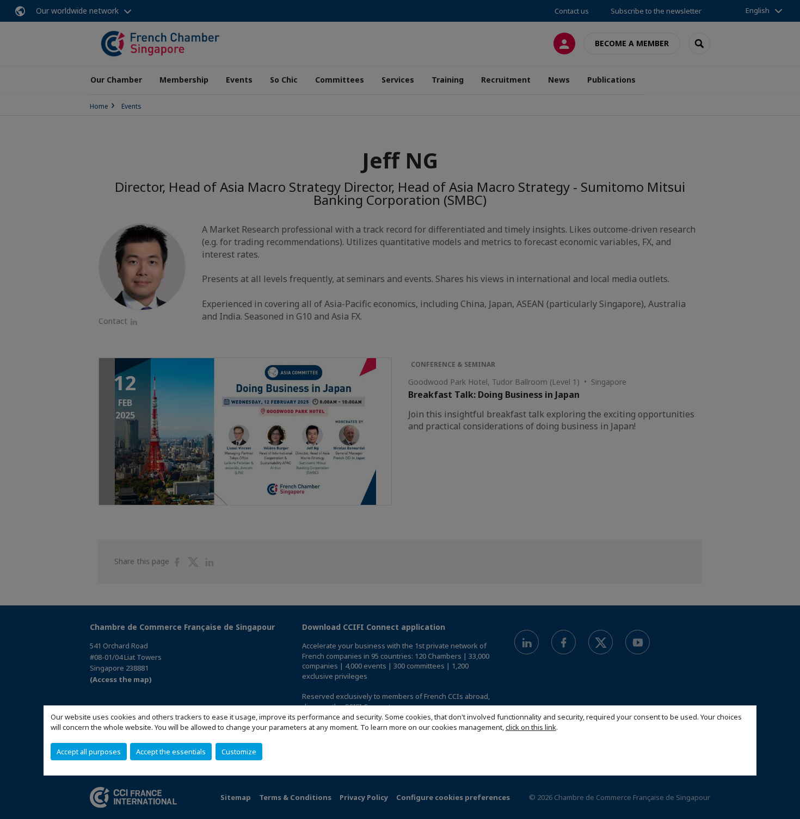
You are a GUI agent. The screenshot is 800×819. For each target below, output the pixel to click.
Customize (238, 752)
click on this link (531, 727)
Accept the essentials (171, 752)
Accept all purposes (89, 752)
